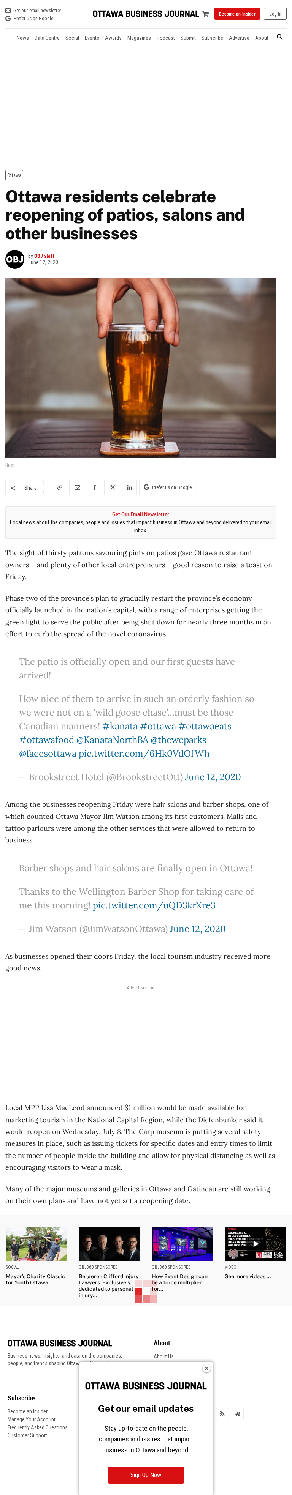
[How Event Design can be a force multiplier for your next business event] (182, 1244)
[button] (280, 37)
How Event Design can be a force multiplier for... (180, 1282)
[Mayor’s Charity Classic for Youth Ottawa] (36, 1244)
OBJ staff (44, 256)
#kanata (120, 726)
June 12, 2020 (213, 777)
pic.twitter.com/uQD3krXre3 (154, 905)
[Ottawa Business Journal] (146, 13)
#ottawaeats (205, 726)
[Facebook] (94, 487)
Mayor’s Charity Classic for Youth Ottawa (35, 1279)
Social (12, 1267)
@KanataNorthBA (112, 740)
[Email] (76, 487)
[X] (111, 487)
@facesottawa (47, 753)
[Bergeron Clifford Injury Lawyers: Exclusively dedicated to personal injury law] (109, 1244)
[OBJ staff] (16, 259)
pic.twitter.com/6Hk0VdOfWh (144, 753)
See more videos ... (248, 1276)
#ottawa (158, 726)
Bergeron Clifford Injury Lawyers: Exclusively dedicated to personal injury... (109, 1285)
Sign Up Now (145, 1475)
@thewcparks (178, 740)
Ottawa (14, 175)
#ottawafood (46, 740)
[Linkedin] (129, 487)
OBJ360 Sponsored (98, 1267)
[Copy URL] (59, 487)
